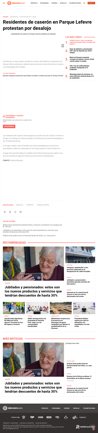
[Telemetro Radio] (74, 419)
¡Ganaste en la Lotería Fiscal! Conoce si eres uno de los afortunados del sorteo (77, 294)
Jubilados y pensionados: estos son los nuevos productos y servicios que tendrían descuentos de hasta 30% (30, 231)
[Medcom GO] (15, 419)
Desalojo (19, 205)
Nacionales (14, 17)
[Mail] (21, 212)
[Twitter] (10, 212)
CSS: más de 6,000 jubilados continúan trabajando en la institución (79, 67)
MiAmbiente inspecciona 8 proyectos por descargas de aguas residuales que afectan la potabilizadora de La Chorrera (60, 323)
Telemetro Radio (75, 3)
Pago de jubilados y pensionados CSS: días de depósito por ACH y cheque (81, 51)
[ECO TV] (49, 419)
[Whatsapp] (15, 212)
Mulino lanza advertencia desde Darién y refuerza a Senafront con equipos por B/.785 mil (32, 226)
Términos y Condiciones (10, 423)
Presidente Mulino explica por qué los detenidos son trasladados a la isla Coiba (82, 322)
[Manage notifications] (93, 428)
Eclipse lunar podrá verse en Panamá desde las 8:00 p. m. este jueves (29, 236)
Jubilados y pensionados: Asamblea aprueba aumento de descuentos (78, 282)
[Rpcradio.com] (57, 419)
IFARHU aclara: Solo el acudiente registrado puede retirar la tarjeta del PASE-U (82, 42)
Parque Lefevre (43, 205)
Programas (44, 3)
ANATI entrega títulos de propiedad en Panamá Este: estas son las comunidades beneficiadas (37, 322)
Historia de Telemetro (27, 423)
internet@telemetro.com (12, 428)
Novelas (63, 3)
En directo (91, 3)
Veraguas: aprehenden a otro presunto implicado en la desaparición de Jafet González (78, 269)
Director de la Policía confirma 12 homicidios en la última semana (79, 377)
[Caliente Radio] (66, 419)
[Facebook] (5, 212)
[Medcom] (82, 419)
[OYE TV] (32, 419)
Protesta (30, 205)
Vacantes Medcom (41, 423)
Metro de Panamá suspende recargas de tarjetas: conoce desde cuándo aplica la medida (82, 59)
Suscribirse (9, 126)
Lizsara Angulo (70, 380)
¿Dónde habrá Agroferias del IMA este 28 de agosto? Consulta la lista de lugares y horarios (13, 321)
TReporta (33, 3)
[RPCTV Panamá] (24, 419)
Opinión (54, 3)
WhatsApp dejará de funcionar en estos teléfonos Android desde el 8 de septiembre (82, 76)
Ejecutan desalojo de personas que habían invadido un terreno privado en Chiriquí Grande (33, 76)
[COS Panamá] (40, 419)
